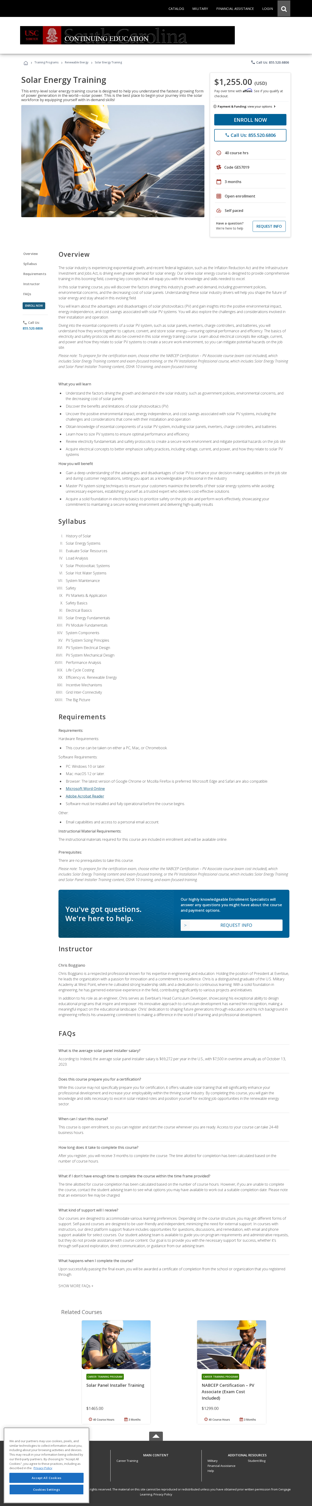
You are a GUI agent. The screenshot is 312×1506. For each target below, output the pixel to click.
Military (213, 1461)
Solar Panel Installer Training (115, 1385)
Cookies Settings (46, 1489)
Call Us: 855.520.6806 (270, 62)
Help (211, 1471)
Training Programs (46, 62)
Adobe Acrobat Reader (85, 796)
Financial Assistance (221, 1466)
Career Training (127, 1461)
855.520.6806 (33, 328)
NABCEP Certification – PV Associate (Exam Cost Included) (228, 1391)
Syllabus (30, 264)
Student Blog (256, 1461)
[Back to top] (156, 1454)
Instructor (31, 284)
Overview (30, 253)
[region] (46, 1465)
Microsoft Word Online (85, 788)
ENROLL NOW (250, 119)
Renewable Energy (76, 62)
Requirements (34, 274)
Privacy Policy (162, 1494)
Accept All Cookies (46, 1478)
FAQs (27, 294)
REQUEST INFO (269, 226)
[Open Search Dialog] (284, 8)
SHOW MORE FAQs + (75, 1285)
